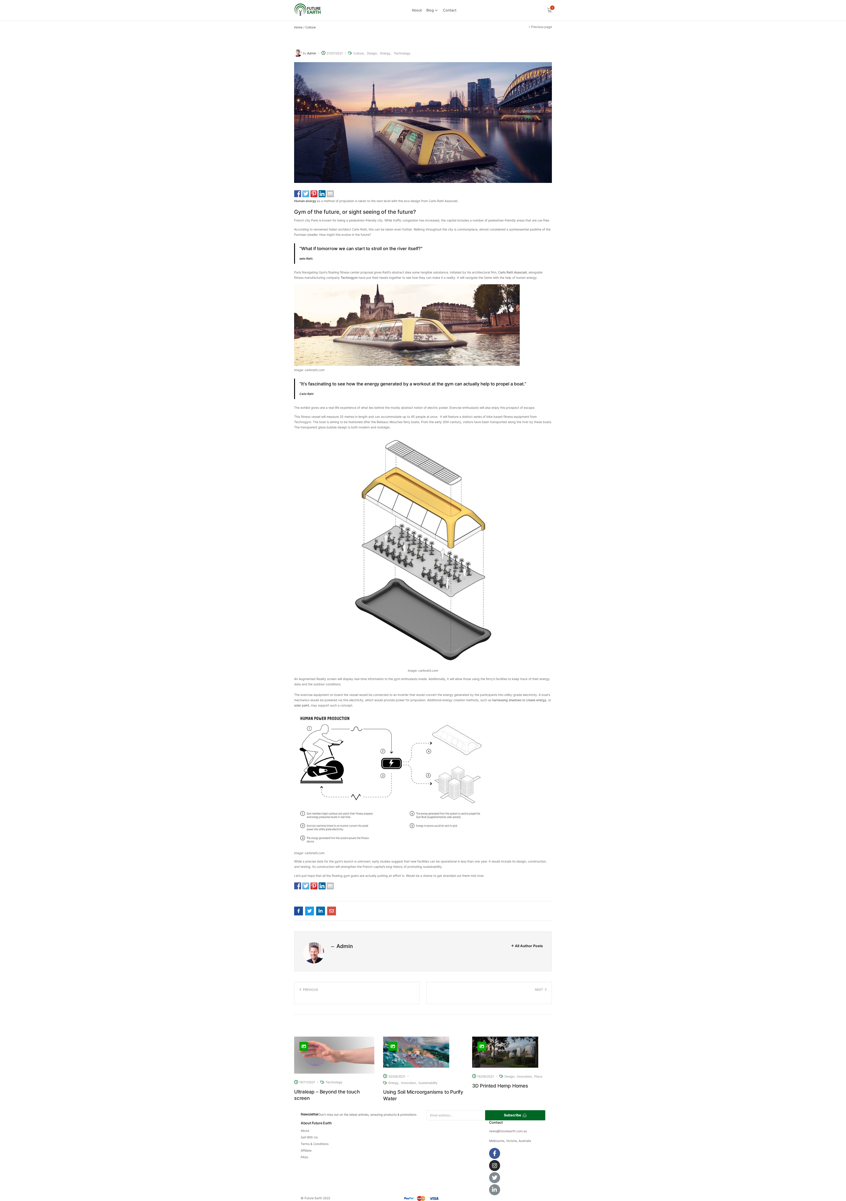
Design (372, 53)
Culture (310, 27)
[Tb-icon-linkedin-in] (494, 1189)
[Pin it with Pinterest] (313, 193)
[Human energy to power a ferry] (298, 911)
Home (298, 27)
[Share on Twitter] (305, 193)
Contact (449, 10)
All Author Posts (529, 946)
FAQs (304, 1157)
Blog (430, 10)
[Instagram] (494, 1165)
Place (538, 1076)
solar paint (301, 705)
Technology (402, 53)
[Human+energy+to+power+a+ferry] (309, 911)
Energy (385, 53)
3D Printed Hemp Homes (500, 1086)
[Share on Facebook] (297, 193)
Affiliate (306, 1150)
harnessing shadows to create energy (519, 700)
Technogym (349, 277)
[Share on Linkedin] (322, 193)
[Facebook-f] (494, 1153)
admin (311, 53)
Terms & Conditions (314, 1144)
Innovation (408, 1083)
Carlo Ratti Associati (512, 272)
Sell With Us (309, 1137)
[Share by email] (330, 193)
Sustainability (428, 1083)
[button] (549, 10)
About (417, 10)
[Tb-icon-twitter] (494, 1177)
